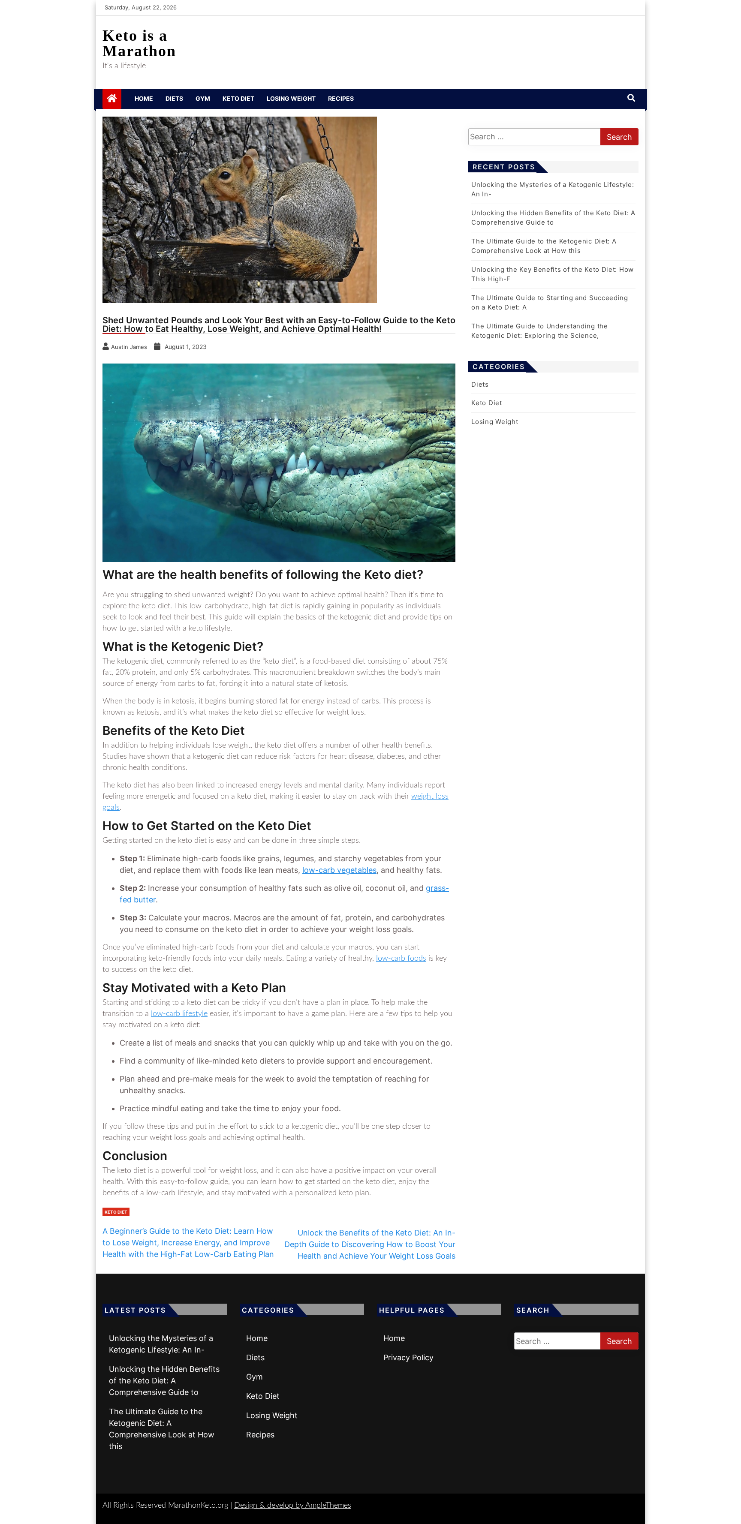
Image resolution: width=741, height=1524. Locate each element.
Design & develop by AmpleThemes (292, 1505)
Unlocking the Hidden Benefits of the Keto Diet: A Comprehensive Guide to (164, 1381)
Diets (174, 98)
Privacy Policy (408, 1357)
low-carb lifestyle (179, 1014)
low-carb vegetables (339, 870)
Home (144, 98)
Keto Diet (238, 98)
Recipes (341, 98)
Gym (203, 98)
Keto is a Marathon (139, 43)
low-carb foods (401, 958)
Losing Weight (291, 98)
